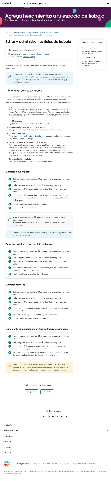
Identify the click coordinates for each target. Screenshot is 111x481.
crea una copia (15, 115)
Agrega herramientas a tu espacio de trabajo (43, 32)
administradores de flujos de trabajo (35, 136)
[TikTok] (67, 417)
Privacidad (36, 464)
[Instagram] (49, 417)
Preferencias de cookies (60, 464)
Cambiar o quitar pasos (90, 48)
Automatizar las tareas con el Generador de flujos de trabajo (30, 35)
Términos (46, 464)
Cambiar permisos (88, 57)
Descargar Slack (22, 464)
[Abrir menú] (108, 3)
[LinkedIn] (44, 417)
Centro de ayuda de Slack (16, 32)
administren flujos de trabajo (38, 54)
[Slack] (8, 464)
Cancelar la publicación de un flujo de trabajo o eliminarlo (91, 63)
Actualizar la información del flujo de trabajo (92, 53)
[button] (31, 391)
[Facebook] (53, 417)
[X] (58, 417)
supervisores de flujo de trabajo (25, 77)
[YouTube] (62, 417)
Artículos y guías (37, 3)
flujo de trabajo (22, 65)
